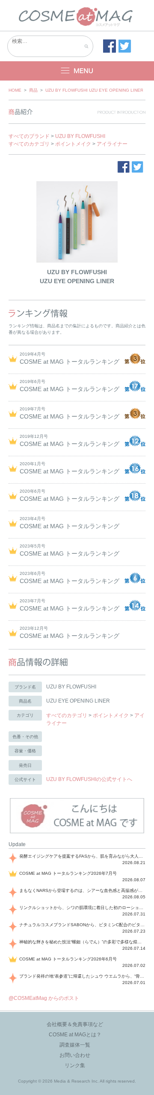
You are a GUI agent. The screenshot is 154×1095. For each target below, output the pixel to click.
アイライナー (112, 144)
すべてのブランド (29, 136)
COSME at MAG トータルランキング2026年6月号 (68, 959)
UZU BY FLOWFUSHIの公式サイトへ (89, 779)
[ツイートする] (124, 46)
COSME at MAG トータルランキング (69, 361)
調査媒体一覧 (74, 1045)
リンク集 (75, 1065)
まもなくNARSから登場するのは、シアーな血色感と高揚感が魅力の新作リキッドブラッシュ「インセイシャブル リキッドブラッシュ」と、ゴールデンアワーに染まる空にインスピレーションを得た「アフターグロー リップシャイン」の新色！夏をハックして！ (82, 890)
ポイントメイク (73, 144)
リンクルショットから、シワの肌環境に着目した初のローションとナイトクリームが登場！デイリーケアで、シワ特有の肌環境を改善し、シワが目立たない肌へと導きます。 (82, 907)
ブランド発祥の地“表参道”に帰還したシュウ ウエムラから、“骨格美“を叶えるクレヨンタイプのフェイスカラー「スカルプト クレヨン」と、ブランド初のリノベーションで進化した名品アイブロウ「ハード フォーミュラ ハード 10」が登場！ (82, 976)
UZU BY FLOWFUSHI (80, 136)
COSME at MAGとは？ (75, 1035)
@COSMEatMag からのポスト (44, 998)
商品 (33, 90)
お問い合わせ (74, 1055)
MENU (77, 71)
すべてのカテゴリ (29, 144)
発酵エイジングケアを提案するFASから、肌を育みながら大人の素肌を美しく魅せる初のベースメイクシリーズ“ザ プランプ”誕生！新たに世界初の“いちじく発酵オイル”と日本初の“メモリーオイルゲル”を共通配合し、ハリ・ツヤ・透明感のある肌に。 (82, 856)
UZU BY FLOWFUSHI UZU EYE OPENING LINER (94, 90)
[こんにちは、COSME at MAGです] (77, 832)
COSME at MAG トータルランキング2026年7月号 (68, 873)
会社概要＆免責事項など (75, 1024)
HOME (15, 90)
